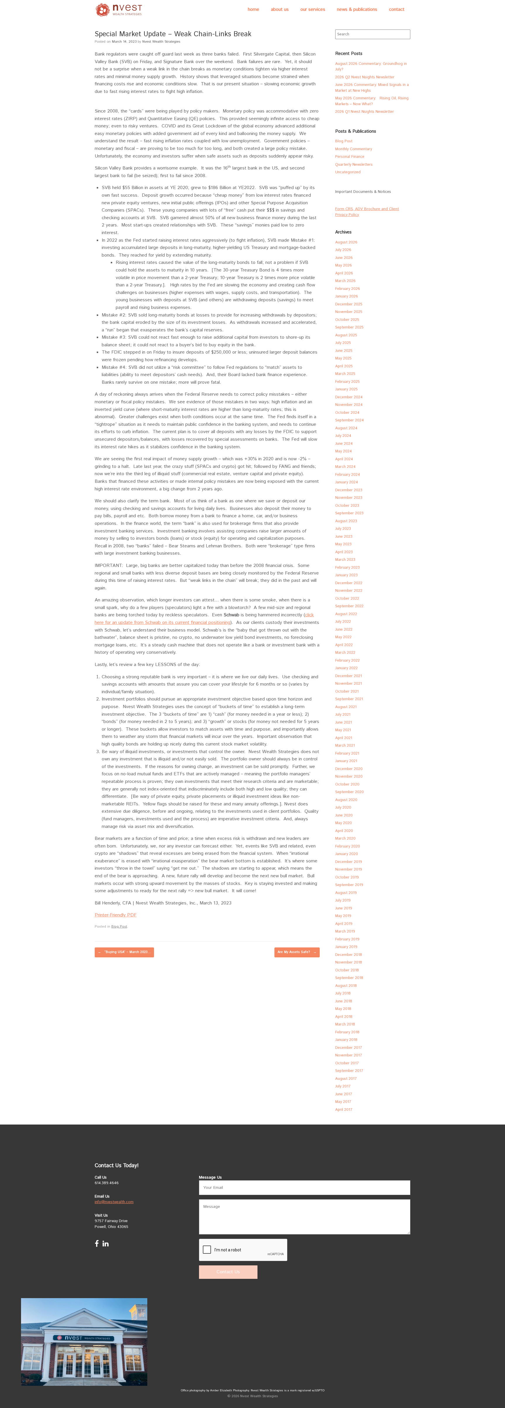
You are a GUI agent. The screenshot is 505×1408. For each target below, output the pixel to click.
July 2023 (343, 529)
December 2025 (348, 304)
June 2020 (344, 815)
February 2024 (347, 475)
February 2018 (347, 1032)
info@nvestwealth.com (114, 1202)
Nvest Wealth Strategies (161, 41)
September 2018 (349, 978)
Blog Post (119, 926)
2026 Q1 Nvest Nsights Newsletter (364, 112)
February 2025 (347, 382)
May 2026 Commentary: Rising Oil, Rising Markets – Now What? (372, 101)
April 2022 (344, 645)
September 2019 (349, 885)
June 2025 (343, 351)
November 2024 (349, 405)
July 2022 (343, 622)
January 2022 (346, 668)
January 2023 (346, 575)
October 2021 (347, 691)
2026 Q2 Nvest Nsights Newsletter (365, 77)
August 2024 (346, 428)
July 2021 (342, 714)
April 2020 (344, 831)
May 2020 (343, 823)
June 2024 (344, 444)
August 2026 (346, 242)
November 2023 (348, 498)
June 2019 (343, 908)
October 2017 (347, 1063)
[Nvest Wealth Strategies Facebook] (97, 1245)
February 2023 (347, 567)
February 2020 (347, 846)
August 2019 (346, 893)
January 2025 (346, 389)
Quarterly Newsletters (354, 164)
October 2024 (347, 413)
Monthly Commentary (353, 149)
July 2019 (343, 900)
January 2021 (346, 761)
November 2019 (348, 869)
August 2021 (346, 707)
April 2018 (343, 1017)
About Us (280, 9)
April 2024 (344, 459)
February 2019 (347, 939)
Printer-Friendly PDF (115, 915)
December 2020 (349, 769)
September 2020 (349, 792)
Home (253, 9)
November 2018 (348, 962)
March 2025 (345, 374)
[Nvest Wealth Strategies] (119, 10)
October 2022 (347, 598)
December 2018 (348, 955)
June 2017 (343, 1094)
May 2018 (343, 1009)
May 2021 (343, 730)
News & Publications (357, 9)
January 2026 (346, 296)
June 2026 (344, 258)
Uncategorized (348, 172)
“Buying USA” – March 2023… (124, 952)
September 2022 (349, 606)
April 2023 (344, 552)
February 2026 (347, 289)
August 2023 (346, 521)
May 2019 (343, 916)
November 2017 (348, 1055)
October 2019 (347, 877)
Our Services (312, 9)
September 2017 (349, 1071)
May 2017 (343, 1102)
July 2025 (343, 343)
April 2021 (343, 738)
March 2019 (345, 931)
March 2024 (345, 467)
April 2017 (343, 1110)
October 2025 (347, 320)
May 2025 (343, 358)
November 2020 (349, 776)
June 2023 (343, 536)
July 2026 (343, 250)
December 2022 (348, 583)
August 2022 (346, 614)
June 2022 (343, 629)
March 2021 (345, 745)
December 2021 (348, 676)
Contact (396, 9)
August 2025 (346, 335)
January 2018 (346, 1040)
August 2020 (346, 800)
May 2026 (343, 265)
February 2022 (347, 660)
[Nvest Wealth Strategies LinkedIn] (106, 1245)
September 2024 (349, 420)
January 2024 (346, 482)
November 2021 (348, 683)
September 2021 (349, 699)
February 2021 (347, 753)
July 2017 (343, 1086)
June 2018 (343, 1001)
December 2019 (348, 862)
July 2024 (343, 436)
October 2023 (347, 505)
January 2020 (346, 854)
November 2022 (348, 591)
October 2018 (347, 970)
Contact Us (228, 1272)
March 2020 (345, 838)
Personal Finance (349, 157)
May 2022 (343, 637)
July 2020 (343, 807)
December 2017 (348, 1048)
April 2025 (344, 366)
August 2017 (346, 1079)
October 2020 (347, 784)
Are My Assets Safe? (297, 952)
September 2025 (349, 327)
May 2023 (343, 544)
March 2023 (345, 560)
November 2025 (348, 312)
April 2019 (343, 924)
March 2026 (345, 281)
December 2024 (349, 397)
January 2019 (346, 947)
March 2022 (345, 652)
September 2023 (349, 513)
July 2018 (343, 993)
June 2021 (343, 722)
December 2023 (348, 490)
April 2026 (344, 273)
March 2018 (345, 1024)
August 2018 (346, 986)
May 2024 (343, 451)
